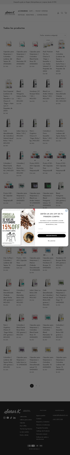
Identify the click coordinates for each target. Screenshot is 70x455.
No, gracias (51, 240)
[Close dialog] (66, 211)
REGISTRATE (51, 235)
